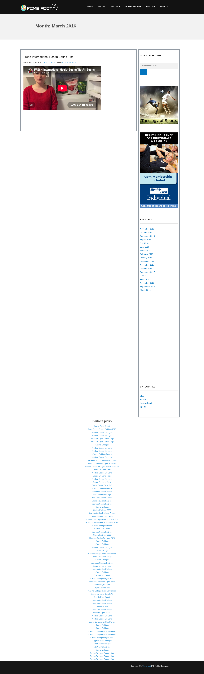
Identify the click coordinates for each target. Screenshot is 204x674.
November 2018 (147, 229)
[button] (143, 72)
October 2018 (146, 232)
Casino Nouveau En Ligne (102, 501)
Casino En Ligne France (102, 454)
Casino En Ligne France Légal (102, 439)
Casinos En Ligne (102, 550)
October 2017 (146, 268)
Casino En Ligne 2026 (102, 510)
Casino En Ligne (102, 445)
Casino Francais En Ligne (102, 557)
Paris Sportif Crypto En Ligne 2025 (102, 429)
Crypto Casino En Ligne (102, 641)
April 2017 (144, 279)
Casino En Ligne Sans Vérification (102, 554)
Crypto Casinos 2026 (102, 588)
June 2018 (144, 247)
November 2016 (147, 283)
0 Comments (69, 62)
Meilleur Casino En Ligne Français (102, 464)
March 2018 (145, 250)
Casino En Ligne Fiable (102, 470)
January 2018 (146, 258)
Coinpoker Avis (102, 606)
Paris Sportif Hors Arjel (102, 495)
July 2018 (144, 243)
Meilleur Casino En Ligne (102, 432)
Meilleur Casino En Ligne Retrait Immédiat (102, 467)
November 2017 (147, 265)
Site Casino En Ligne (102, 644)
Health (150, 6)
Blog (142, 396)
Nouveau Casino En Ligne (102, 491)
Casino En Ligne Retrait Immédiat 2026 (102, 522)
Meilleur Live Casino (102, 529)
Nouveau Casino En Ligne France (102, 513)
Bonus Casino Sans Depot (102, 516)
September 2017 (147, 272)
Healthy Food (146, 403)
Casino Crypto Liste (102, 585)
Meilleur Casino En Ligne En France (102, 460)
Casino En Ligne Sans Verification (102, 591)
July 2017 (144, 276)
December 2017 (147, 261)
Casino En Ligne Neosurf (102, 613)
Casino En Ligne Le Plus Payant (102, 622)
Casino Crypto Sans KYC (102, 485)
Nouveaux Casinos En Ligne (102, 563)
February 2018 (146, 254)
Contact (115, 6)
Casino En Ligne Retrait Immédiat (102, 631)
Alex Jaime (50, 62)
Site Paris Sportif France (102, 498)
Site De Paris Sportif (102, 575)
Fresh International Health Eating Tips (48, 56)
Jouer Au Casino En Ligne (102, 569)
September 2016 (147, 286)
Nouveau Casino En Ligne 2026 (102, 538)
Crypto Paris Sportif (102, 426)
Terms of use (133, 6)
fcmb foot (147, 666)
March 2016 (145, 290)
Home (90, 6)
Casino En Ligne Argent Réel (102, 578)
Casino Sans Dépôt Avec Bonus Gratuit (102, 519)
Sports (164, 6)
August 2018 (145, 240)
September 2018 (147, 236)
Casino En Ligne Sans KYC (102, 594)
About (101, 6)
